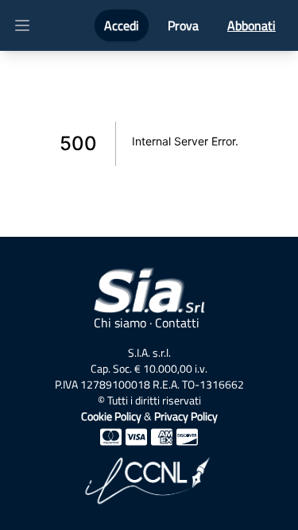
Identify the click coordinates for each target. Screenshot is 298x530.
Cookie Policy (111, 416)
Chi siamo (120, 322)
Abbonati (251, 25)
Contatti (177, 322)
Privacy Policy (186, 416)
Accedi (121, 25)
